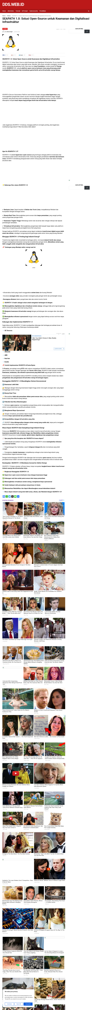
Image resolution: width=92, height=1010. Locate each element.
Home (3, 16)
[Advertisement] (33, 83)
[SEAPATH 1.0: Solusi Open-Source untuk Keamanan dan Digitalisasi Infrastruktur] (10, 42)
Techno (9, 16)
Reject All (19, 1004)
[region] (18, 998)
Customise (9, 1004)
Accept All (28, 1004)
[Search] (87, 31)
